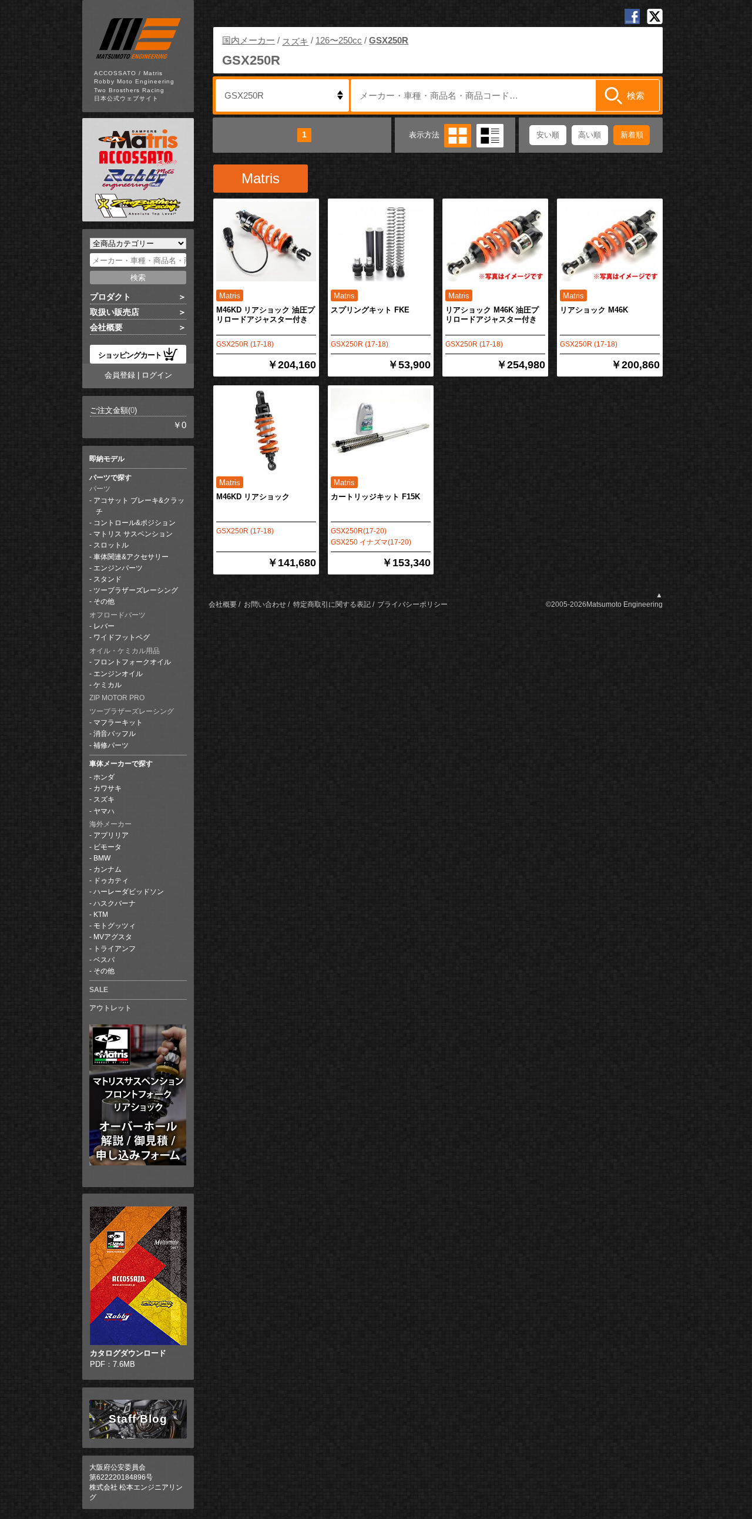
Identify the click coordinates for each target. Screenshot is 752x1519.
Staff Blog (138, 1419)
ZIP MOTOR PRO (117, 697)
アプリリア (111, 835)
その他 (104, 601)
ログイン (157, 375)
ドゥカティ (111, 880)
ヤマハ (104, 811)
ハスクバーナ (114, 903)
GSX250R (388, 40)
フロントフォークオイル (132, 662)
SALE (98, 989)
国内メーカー (248, 40)
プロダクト (110, 296)
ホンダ (104, 777)
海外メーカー (110, 824)
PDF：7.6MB (128, 1359)
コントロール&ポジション (134, 522)
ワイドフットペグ (121, 637)
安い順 (547, 134)
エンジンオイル (118, 673)
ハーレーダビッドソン (128, 891)
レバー (104, 626)
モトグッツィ (114, 925)
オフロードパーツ (117, 615)
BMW (101, 858)
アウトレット (110, 1007)
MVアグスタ (112, 936)
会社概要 (106, 327)
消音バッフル (114, 733)
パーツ (99, 488)
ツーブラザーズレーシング (135, 590)
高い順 (589, 134)
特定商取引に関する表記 (332, 604)
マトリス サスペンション (133, 533)
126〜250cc (338, 40)
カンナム (107, 869)
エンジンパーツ (118, 568)
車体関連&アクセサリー (131, 556)
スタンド (107, 579)
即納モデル (107, 458)
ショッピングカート (130, 354)
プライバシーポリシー (412, 604)
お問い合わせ (265, 604)
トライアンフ (114, 948)
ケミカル (107, 684)
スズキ (104, 799)
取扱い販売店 (114, 312)
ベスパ (104, 959)
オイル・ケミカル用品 (124, 650)
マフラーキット (118, 722)
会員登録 (120, 375)
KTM (100, 914)
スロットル (111, 545)
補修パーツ (111, 745)
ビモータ (107, 847)
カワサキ (107, 788)
